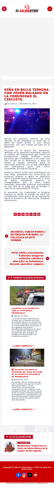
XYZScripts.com (41, 483)
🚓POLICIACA (10, 104)
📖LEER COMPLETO (22, 346)
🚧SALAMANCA (23, 443)
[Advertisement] (27, 46)
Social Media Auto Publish (16, 483)
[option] (27, 446)
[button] (44, 437)
